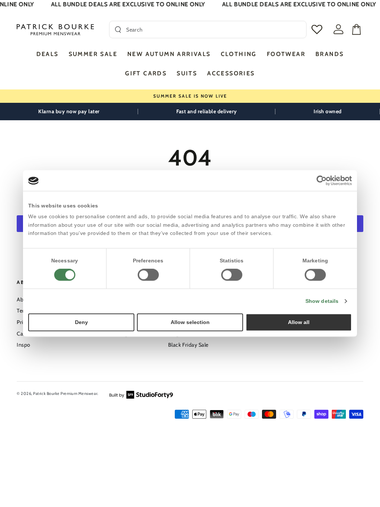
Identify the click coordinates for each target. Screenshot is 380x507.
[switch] (148, 275)
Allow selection (190, 323)
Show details (321, 301)
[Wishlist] (315, 29)
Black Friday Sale (188, 344)
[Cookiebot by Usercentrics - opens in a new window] (319, 180)
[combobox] (213, 29)
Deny (81, 323)
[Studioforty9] (141, 394)
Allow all (298, 323)
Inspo (23, 344)
